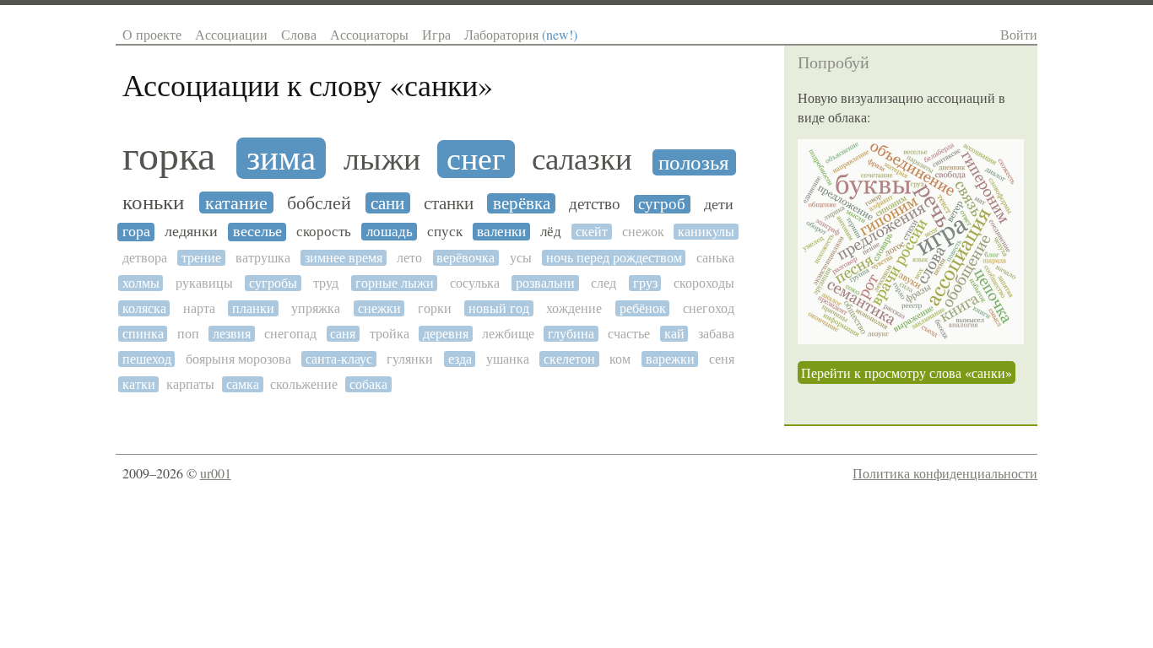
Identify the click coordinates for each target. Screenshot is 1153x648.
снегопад (290, 334)
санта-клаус (339, 359)
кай (674, 334)
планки (253, 308)
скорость (323, 231)
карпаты (190, 384)
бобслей (319, 203)
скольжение (304, 384)
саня (342, 334)
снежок (643, 232)
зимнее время (343, 258)
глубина (571, 334)
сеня (721, 359)
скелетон (569, 359)
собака (368, 384)
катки (138, 384)
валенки (501, 231)
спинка (143, 334)
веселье (257, 231)
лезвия (232, 334)
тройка (389, 334)
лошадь (389, 231)
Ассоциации (231, 34)
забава (716, 334)
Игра (436, 34)
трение (201, 258)
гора (136, 231)
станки (449, 203)
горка (168, 156)
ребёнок (643, 308)
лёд (550, 231)
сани (387, 203)
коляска (144, 308)
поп (188, 334)
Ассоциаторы (369, 34)
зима (281, 158)
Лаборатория (520, 34)
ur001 (215, 473)
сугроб (661, 204)
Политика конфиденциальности (945, 473)
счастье (629, 334)
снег (476, 159)
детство (594, 204)
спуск (445, 231)
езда (460, 359)
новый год (498, 308)
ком (620, 359)
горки (435, 308)
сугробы (273, 283)
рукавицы (204, 283)
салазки (582, 160)
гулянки (410, 359)
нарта (199, 308)
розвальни (545, 283)
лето (409, 258)
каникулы (706, 232)
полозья (693, 162)
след (603, 283)
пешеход (146, 359)
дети (718, 204)
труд (325, 283)
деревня (445, 334)
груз (645, 283)
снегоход (708, 308)
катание (236, 203)
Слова (299, 34)
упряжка (315, 308)
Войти (1018, 34)
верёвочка (465, 258)
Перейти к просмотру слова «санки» (906, 372)
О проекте (151, 34)
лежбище (508, 334)
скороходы (704, 283)
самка (242, 384)
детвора (144, 258)
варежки (670, 359)
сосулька (475, 283)
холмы (141, 283)
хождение (574, 308)
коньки (153, 202)
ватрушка (262, 258)
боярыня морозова (238, 359)
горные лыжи (394, 283)
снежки (379, 308)
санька (715, 258)
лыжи (382, 159)
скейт (592, 232)
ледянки (191, 231)
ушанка (507, 359)
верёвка (521, 203)
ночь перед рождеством (614, 258)
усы (521, 258)
